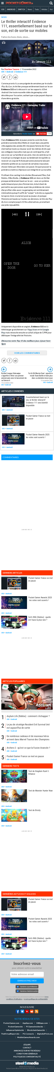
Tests (37, 9)
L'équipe (27, 1045)
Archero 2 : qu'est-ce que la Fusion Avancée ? (28, 747)
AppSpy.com (28, 1023)
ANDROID (11, 9)
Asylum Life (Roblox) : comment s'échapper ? (28, 716)
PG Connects (28, 1034)
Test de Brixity (34, 810)
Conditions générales (27, 1054)
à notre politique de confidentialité (36, 999)
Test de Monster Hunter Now (40, 790)
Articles (44, 9)
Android (9, 72)
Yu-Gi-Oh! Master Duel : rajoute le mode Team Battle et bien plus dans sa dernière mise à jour (40, 375)
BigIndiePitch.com (45, 1034)
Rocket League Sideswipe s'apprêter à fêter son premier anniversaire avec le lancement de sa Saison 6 (14, 377)
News (30, 9)
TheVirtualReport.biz (10, 1034)
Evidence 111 (21, 72)
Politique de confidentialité (27, 1057)
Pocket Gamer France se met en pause (25, 756)
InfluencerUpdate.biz (15, 1030)
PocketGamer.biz (15, 1027)
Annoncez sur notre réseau (27, 1051)
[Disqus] (27, 493)
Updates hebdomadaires (29, 991)
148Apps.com (42, 1023)
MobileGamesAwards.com (28, 1037)
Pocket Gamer (27, 134)
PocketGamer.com (11, 1023)
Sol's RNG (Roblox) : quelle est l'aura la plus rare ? (39, 618)
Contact (27, 1048)
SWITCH (21, 9)
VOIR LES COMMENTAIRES (27, 353)
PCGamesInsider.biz (34, 1027)
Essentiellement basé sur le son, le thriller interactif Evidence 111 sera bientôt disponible (37, 401)
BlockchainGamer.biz (36, 1030)
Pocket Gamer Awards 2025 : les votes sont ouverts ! (38, 436)
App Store (33, 329)
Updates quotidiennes (28, 987)
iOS (2, 9)
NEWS (4, 17)
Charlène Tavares (11, 69)
